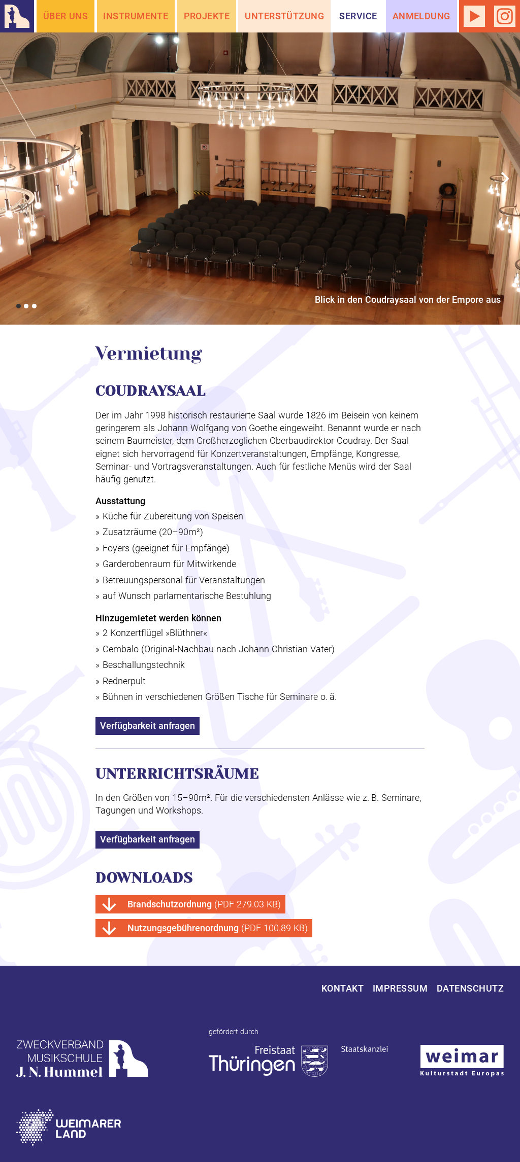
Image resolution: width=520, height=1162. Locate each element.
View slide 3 (34, 306)
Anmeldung (421, 16)
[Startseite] (17, 16)
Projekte (207, 16)
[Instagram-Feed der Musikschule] (505, 16)
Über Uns (65, 16)
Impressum (400, 988)
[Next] (504, 178)
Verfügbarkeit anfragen (147, 725)
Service (358, 16)
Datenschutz (470, 988)
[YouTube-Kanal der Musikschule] (474, 16)
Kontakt (342, 988)
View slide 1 (18, 306)
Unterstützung (284, 16)
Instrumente (135, 16)
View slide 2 (26, 306)
